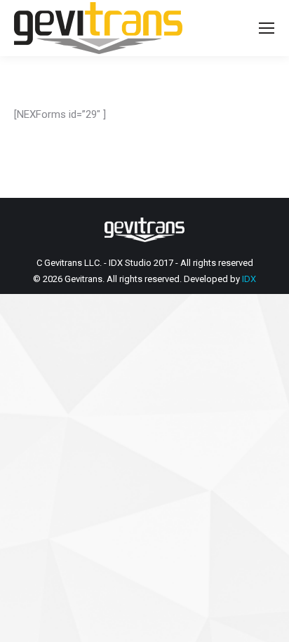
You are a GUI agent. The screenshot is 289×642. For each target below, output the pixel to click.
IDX (249, 279)
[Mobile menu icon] (266, 28)
